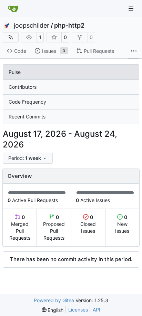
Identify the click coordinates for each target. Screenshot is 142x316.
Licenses (78, 310)
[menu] (28, 158)
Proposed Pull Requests (54, 227)
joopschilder (31, 25)
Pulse (15, 72)
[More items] (133, 51)
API (96, 310)
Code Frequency (27, 102)
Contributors (23, 87)
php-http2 (69, 25)
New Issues (122, 224)
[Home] (13, 8)
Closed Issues (88, 224)
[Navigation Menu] (132, 8)
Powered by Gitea (54, 300)
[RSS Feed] (11, 37)
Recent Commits (27, 116)
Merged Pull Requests (19, 227)
